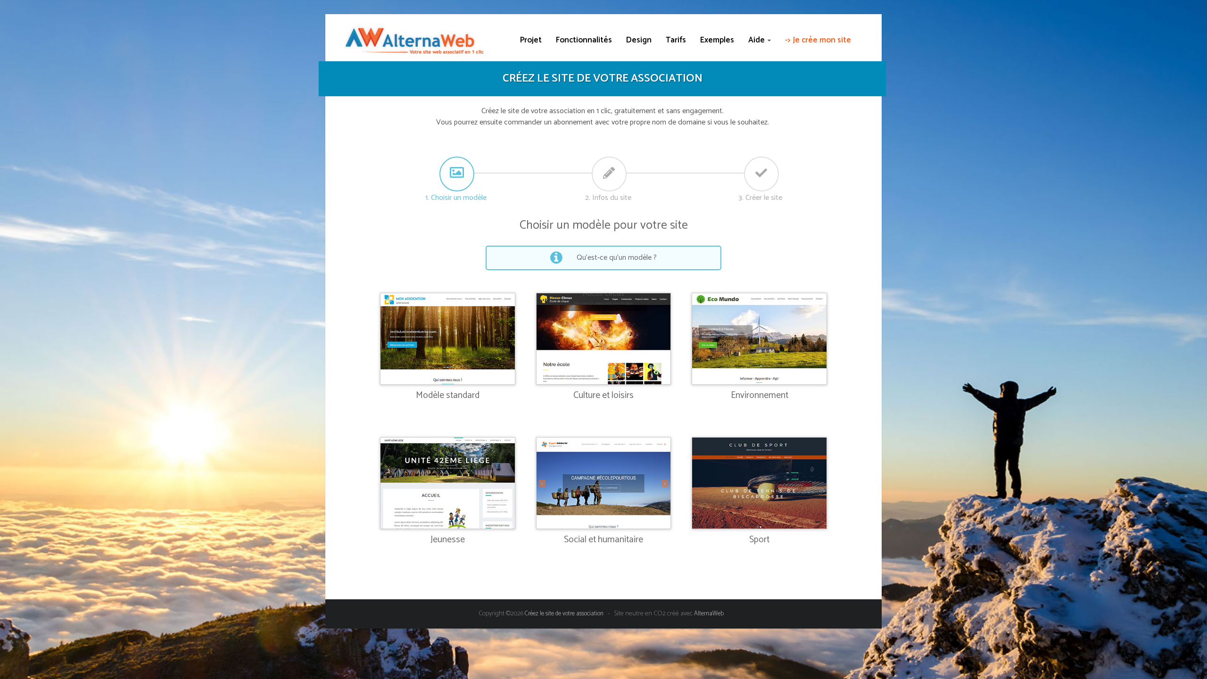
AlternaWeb (709, 614)
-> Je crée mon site (818, 40)
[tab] (455, 173)
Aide (756, 40)
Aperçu (447, 332)
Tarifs (676, 40)
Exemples (717, 40)
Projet (531, 40)
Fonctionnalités (584, 40)
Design (639, 40)
